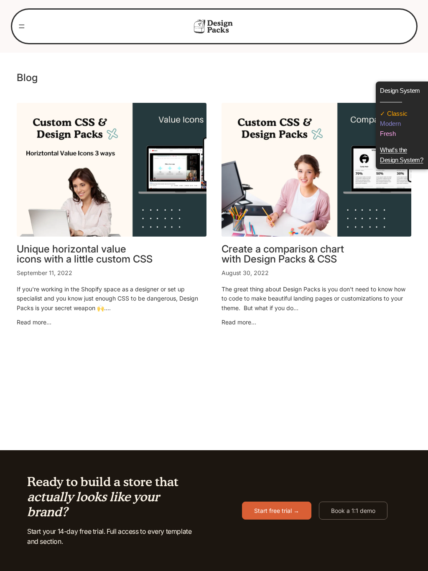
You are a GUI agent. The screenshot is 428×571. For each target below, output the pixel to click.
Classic (396, 113)
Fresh (388, 133)
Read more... (34, 322)
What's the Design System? (401, 154)
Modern (390, 123)
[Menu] (21, 26)
